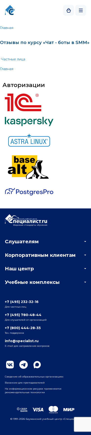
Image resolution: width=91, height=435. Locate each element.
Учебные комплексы (32, 282)
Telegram (23, 365)
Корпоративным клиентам (40, 255)
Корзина (68, 10)
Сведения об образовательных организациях (34, 376)
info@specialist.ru (22, 341)
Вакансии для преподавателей (25, 382)
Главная (6, 28)
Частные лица (13, 59)
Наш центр (19, 269)
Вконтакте (10, 365)
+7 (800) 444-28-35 (23, 328)
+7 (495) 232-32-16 (22, 301)
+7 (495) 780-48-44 (23, 315)
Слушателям (22, 241)
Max (37, 365)
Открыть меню (80, 10)
